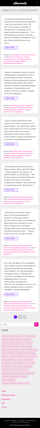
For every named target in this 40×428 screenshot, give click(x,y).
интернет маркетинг (24, 252)
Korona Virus (19, 343)
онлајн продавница (17, 112)
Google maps (26, 339)
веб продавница (20, 107)
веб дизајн (11, 107)
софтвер (24, 376)
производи (30, 373)
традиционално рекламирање (13, 63)
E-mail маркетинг (16, 55)
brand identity (6, 336)
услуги (27, 383)
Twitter (22, 346)
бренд (4, 353)
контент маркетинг (19, 363)
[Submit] (36, 324)
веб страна (29, 107)
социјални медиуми (8, 380)
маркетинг (5, 370)
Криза (23, 349)
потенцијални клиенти (24, 59)
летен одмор (31, 363)
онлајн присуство (22, 370)
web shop (29, 346)
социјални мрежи (20, 61)
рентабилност (15, 376)
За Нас (4, 407)
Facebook (5, 339)
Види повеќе (11, 47)
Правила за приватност (27, 420)
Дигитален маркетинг (29, 55)
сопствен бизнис (8, 61)
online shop (28, 343)
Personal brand (6, 346)
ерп (27, 356)
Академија (6, 399)
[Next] (24, 317)
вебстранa (6, 109)
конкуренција (6, 363)
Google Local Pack (15, 339)
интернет (34, 356)
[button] (37, 3)
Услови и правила (10, 420)
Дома (4, 391)
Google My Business (8, 343)
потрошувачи (20, 373)
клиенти (13, 59)
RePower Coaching (8, 395)
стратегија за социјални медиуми (12, 383)
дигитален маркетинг (16, 57)
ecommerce (31, 336)
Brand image (15, 336)
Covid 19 (23, 336)
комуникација (28, 359)
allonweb (27, 425)
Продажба (25, 247)
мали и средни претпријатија (22, 366)
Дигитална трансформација (12, 247)
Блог (3, 403)
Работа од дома (32, 349)
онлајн (13, 370)
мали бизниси (6, 366)
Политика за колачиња (20, 422)
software (15, 346)
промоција (5, 376)
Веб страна (14, 105)
